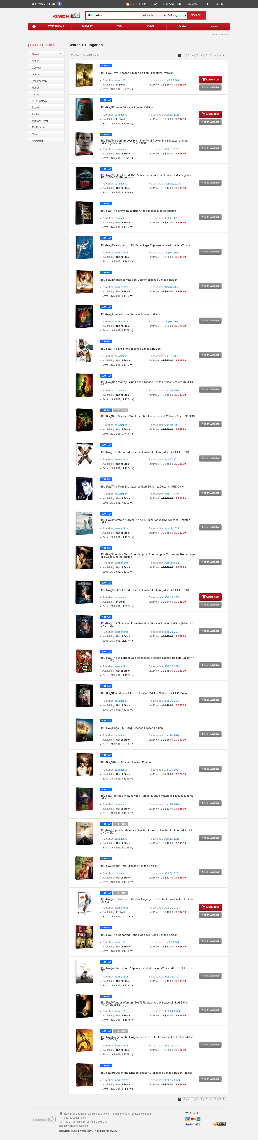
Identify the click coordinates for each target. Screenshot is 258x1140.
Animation (38, 140)
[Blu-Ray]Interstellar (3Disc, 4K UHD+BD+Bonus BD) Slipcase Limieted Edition (145, 521)
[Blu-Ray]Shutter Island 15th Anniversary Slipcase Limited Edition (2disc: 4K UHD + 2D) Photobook (146, 176)
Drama (36, 74)
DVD (119, 26)
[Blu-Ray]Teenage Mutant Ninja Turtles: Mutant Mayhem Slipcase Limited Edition (147, 797)
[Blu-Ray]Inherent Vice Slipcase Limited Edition (130, 314)
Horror (35, 87)
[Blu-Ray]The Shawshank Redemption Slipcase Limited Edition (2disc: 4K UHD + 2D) (147, 624)
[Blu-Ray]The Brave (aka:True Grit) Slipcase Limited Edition (138, 210)
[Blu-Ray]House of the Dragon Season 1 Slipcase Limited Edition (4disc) (146, 1072)
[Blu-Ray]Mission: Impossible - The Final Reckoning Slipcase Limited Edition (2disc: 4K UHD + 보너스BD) (144, 142)
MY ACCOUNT (174, 4)
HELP (207, 4)
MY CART (193, 4)
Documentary (39, 80)
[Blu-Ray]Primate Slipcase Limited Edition (126, 107)
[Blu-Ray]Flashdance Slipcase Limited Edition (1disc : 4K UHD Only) (143, 693)
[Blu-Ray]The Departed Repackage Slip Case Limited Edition (139, 934)
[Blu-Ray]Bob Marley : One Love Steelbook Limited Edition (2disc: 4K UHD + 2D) (147, 417)
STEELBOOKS (56, 26)
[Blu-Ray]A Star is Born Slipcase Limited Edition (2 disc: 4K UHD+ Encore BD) (146, 969)
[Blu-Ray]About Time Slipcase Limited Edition (129, 865)
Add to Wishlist (210, 87)
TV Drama (38, 127)
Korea (214, 26)
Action (35, 61)
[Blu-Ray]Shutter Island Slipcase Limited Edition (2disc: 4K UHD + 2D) (144, 590)
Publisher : (115, 80)
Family (36, 94)
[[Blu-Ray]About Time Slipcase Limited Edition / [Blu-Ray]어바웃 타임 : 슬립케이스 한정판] (84, 868)
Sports (36, 107)
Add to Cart (212, 79)
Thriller (36, 114)
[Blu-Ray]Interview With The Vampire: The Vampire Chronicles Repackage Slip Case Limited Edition (147, 555)
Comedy (37, 67)
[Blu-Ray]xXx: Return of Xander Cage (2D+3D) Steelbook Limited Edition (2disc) (146, 900)
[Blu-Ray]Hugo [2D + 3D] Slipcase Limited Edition (131, 727)
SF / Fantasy (39, 100)
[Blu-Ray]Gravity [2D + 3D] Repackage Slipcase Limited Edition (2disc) (145, 245)
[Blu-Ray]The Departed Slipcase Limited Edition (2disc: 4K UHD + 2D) (144, 452)
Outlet (182, 26)
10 (219, 55)
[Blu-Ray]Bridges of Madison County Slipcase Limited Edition (139, 279)
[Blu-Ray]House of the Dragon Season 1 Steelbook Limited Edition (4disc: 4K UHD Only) (147, 1038)
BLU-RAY (87, 26)
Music (35, 134)
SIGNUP (156, 4)
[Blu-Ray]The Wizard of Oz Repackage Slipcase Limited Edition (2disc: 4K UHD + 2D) (147, 659)
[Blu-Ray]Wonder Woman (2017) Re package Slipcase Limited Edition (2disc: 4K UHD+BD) (144, 1004)
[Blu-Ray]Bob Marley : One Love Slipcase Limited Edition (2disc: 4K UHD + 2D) (146, 383)
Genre (35, 54)
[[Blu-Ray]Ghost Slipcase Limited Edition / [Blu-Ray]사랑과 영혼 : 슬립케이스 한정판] (84, 764)
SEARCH (196, 15)
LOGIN (143, 4)
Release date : (164, 80)
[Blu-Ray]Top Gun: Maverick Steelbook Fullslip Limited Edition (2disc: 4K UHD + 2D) (146, 831)
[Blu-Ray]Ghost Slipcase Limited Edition (125, 762)
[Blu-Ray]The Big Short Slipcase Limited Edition (130, 348)
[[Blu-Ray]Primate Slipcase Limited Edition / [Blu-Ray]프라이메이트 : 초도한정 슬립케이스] (84, 109)
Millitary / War (40, 120)
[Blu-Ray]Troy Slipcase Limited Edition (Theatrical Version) (137, 72)
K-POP (151, 26)
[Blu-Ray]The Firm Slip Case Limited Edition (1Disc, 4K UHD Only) (142, 486)
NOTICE (220, 4)
